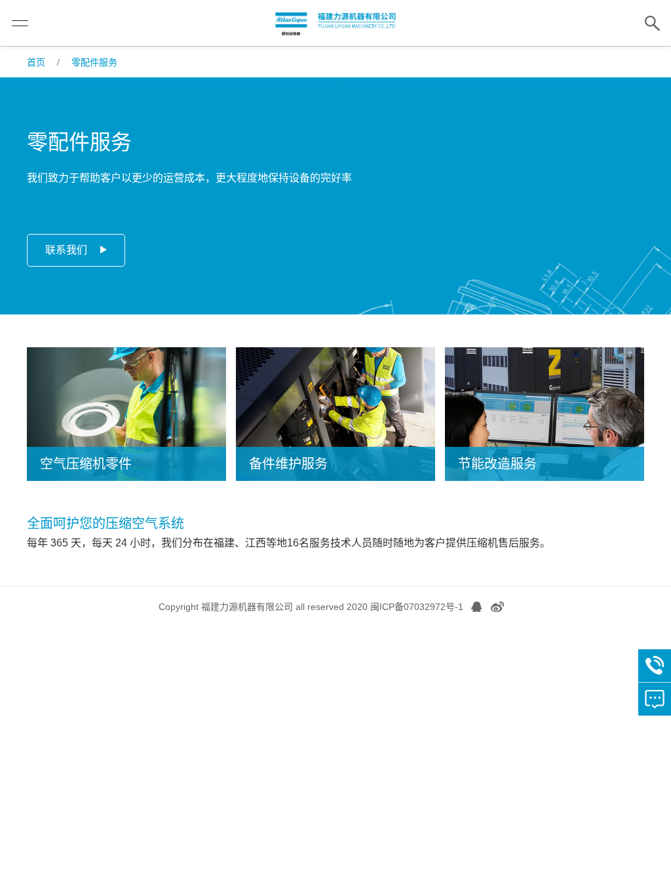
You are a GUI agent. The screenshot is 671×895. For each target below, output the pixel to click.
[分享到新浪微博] (497, 606)
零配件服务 (94, 62)
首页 (36, 62)
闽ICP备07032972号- (414, 606)
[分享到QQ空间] (476, 606)
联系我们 (66, 250)
